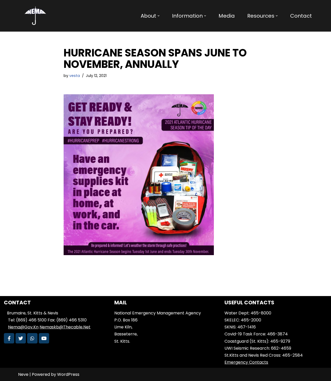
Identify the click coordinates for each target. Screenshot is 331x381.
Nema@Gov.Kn (23, 327)
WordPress (68, 374)
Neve (23, 374)
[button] (158, 16)
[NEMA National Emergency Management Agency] (35, 16)
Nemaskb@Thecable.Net (65, 327)
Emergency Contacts (246, 362)
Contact (301, 15)
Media (227, 15)
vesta (74, 75)
